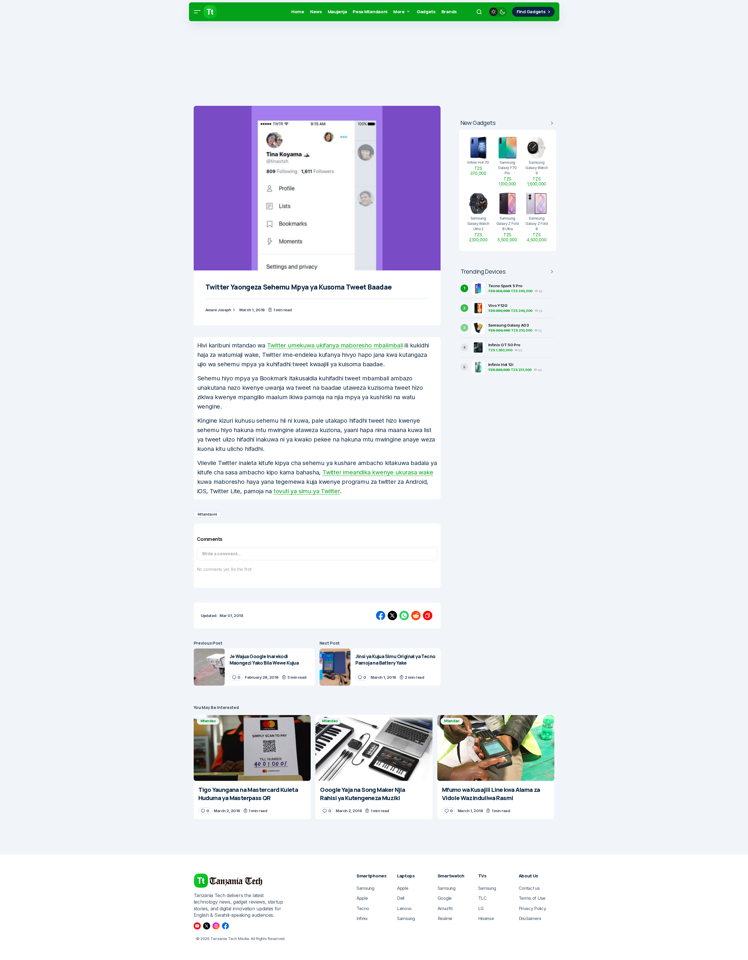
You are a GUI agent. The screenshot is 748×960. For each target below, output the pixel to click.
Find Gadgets (531, 12)
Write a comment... (221, 553)
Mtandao (208, 720)
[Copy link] (428, 615)
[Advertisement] (176, 65)
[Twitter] (206, 926)
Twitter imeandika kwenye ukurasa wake (377, 472)
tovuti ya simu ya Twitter (307, 491)
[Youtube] (197, 926)
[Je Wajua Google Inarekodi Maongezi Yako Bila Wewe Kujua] (209, 667)
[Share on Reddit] (416, 615)
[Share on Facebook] (380, 615)
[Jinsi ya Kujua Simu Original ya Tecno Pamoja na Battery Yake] (335, 667)
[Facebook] (225, 926)
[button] (197, 12)
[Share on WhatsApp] (404, 615)
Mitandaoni (207, 514)
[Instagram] (216, 926)
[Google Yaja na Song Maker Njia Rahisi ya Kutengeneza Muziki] (374, 748)
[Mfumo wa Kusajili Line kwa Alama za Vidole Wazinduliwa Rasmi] (496, 748)
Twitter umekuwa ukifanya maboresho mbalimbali (335, 345)
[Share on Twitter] (392, 615)
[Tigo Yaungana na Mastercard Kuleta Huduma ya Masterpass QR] (252, 748)
